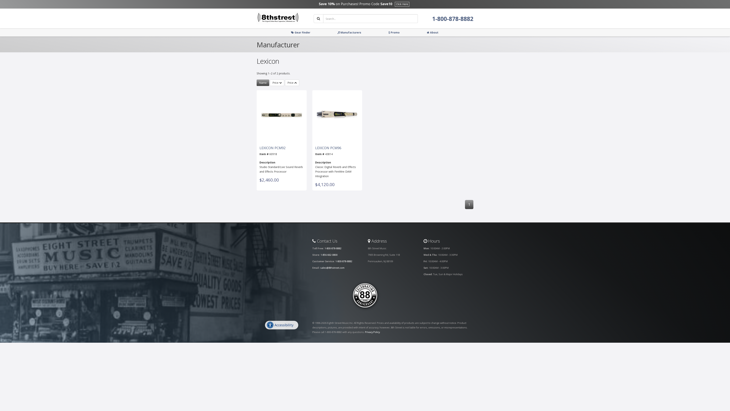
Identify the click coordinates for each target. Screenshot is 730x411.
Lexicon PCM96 (328, 148)
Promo (395, 32)
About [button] (433, 32)
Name (263, 82)
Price (275, 82)
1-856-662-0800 (329, 254)
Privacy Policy (372, 332)
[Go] (318, 18)
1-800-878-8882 (452, 19)
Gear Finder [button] (302, 32)
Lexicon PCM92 (272, 148)
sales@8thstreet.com (332, 267)
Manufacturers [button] (350, 32)
